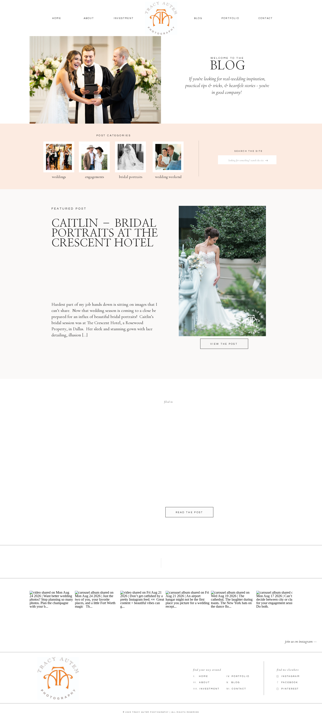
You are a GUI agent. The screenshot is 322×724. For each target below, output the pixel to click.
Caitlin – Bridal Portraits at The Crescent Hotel (104, 233)
